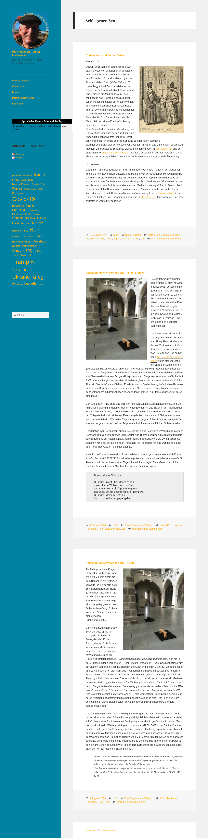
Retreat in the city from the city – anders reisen (115, 272)
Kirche (37, 223)
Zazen (135, 238)
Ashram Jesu (154, 235)
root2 (116, 235)
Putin (39, 236)
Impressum (17, 103)
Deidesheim (18, 206)
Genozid (17, 218)
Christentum (18, 193)
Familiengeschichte (21, 214)
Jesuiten (25, 223)
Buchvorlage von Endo (115, 152)
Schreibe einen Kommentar (166, 238)
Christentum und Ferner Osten (105, 55)
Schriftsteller (29, 245)
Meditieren (172, 798)
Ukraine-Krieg (27, 277)
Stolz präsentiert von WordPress (108, 830)
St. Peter (38, 251)
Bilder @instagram (21, 80)
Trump (20, 261)
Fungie (36, 214)
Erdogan (32, 210)
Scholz (16, 245)
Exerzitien (176, 525)
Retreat (90, 528)
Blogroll (15, 92)
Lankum (16, 236)
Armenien (17, 175)
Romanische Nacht (21, 241)
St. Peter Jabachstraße (107, 528)
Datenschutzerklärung (23, 98)
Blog (127, 235)
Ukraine (19, 269)
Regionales (136, 525)
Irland (15, 223)
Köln (35, 230)
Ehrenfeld (18, 210)
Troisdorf (26, 255)
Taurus (15, 255)
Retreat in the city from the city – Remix (110, 562)
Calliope (41, 189)
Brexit (17, 189)
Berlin (39, 174)
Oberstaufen (28, 236)
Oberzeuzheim (166, 193)
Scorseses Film (163, 148)
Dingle (29, 205)
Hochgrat (30, 218)
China (109, 238)
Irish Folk (41, 218)
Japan (117, 238)
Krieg (25, 230)
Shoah (18, 250)
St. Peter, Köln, (149, 197)
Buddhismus (30, 189)
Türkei (35, 263)
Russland (40, 241)
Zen (41, 284)
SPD (28, 251)
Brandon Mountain (21, 184)
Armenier (27, 175)
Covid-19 (23, 199)
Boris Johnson (22, 180)
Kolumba (16, 230)
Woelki (30, 284)
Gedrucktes (18, 86)
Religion (136, 235)
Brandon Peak (39, 184)
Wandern (17, 284)
